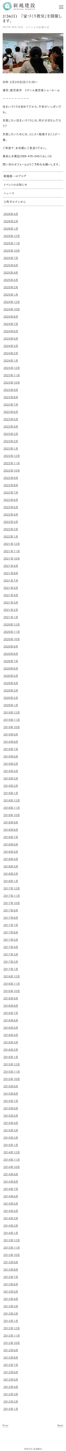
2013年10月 (12, 1255)
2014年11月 (12, 1159)
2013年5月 (11, 1291)
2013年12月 (12, 1240)
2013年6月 (11, 1284)
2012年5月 (11, 1379)
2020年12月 (12, 624)
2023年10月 (12, 382)
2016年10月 (12, 991)
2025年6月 (11, 265)
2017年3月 (11, 954)
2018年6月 (11, 844)
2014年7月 (11, 1189)
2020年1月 (11, 705)
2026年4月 (11, 214)
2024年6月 (11, 331)
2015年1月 (11, 1145)
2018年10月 (12, 815)
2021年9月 (11, 565)
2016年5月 (11, 1027)
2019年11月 (12, 719)
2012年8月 (11, 1357)
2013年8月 (11, 1269)
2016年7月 (11, 1013)
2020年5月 (11, 675)
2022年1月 (11, 536)
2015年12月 (12, 1064)
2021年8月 (11, 573)
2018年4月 (11, 859)
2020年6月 (11, 668)
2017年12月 (12, 888)
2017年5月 (11, 939)
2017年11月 (12, 895)
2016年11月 (12, 983)
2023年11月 (12, 375)
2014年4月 (11, 1211)
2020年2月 (11, 697)
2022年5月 (11, 507)
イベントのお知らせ (37, 27)
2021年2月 (11, 609)
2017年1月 (11, 969)
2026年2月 (11, 221)
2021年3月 (11, 602)
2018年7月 (11, 837)
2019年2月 (11, 785)
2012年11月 (12, 1335)
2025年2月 (11, 287)
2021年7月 (11, 580)
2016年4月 (11, 1035)
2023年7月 (11, 404)
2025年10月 (12, 250)
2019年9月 (11, 734)
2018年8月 (11, 829)
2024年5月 (11, 338)
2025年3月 (11, 280)
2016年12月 (12, 976)
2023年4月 (11, 426)
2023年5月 (11, 419)
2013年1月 (11, 1321)
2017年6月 (11, 932)
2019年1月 (11, 793)
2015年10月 (12, 1079)
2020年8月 (11, 653)
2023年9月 (11, 390)
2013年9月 (11, 1262)
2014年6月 (11, 1196)
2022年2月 (11, 529)
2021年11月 (12, 551)
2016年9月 (11, 998)
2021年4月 (11, 595)
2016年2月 (11, 1049)
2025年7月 (11, 258)
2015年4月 (11, 1123)
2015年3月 (11, 1130)
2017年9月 (11, 910)
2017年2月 (11, 961)
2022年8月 (11, 485)
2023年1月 (11, 448)
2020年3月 (11, 690)
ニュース (9, 193)
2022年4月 (11, 514)
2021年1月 (11, 617)
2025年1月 (11, 294)
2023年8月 (11, 397)
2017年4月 (11, 947)
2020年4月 (11, 683)
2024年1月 (11, 360)
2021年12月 (12, 543)
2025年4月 (11, 272)
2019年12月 (12, 712)
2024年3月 (11, 346)
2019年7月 (11, 749)
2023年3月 (11, 434)
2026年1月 (11, 228)
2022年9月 (11, 478)
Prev (5, 1425)
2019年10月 (12, 727)
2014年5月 (11, 1203)
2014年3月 (11, 1218)
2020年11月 (12, 631)
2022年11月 (12, 463)
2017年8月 (11, 917)
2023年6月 (11, 412)
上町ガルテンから (15, 202)
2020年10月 (12, 639)
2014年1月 (11, 1233)
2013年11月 (12, 1247)
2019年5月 (11, 763)
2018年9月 (11, 822)
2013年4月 (11, 1299)
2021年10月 (12, 558)
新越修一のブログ (15, 176)
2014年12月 (12, 1152)
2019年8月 (11, 741)
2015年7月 (11, 1101)
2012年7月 (11, 1365)
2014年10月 (12, 1167)
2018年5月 (11, 851)
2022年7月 (11, 492)
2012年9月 (11, 1350)
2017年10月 (12, 903)
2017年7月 (11, 925)
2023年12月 (12, 368)
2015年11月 (12, 1071)
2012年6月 (11, 1372)
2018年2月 (11, 873)
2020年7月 (11, 661)
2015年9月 (11, 1086)
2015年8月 (11, 1093)
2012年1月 (11, 1409)
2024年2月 (11, 353)
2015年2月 (11, 1137)
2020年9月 (11, 646)
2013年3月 (11, 1306)
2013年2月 (11, 1313)
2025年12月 (12, 236)
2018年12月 (12, 800)
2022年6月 (11, 500)
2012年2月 (11, 1401)
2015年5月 (11, 1115)
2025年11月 (12, 243)
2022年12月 (12, 456)
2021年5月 (11, 587)
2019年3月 (11, 778)
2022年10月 (12, 470)
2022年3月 (11, 521)
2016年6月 (11, 1020)
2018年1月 (11, 881)
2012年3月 (11, 1394)
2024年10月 (12, 309)
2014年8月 (11, 1181)
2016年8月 (11, 1005)
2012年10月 (12, 1343)
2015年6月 (11, 1108)
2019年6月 (11, 756)
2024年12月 (12, 302)
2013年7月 (11, 1277)
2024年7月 (11, 324)
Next (60, 1425)
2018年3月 (11, 866)
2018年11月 (12, 807)
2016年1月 (11, 1057)
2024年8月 (11, 316)
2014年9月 (11, 1174)
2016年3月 (11, 1042)
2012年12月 (12, 1328)
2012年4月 (11, 1387)
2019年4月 (11, 771)
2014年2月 (11, 1225)
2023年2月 (11, 441)
